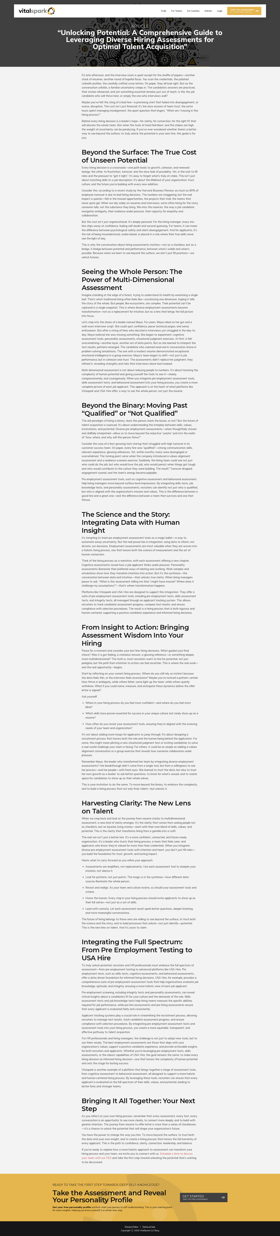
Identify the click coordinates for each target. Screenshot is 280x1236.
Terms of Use (148, 1226)
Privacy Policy (131, 1226)
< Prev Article (179, 57)
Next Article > (199, 57)
